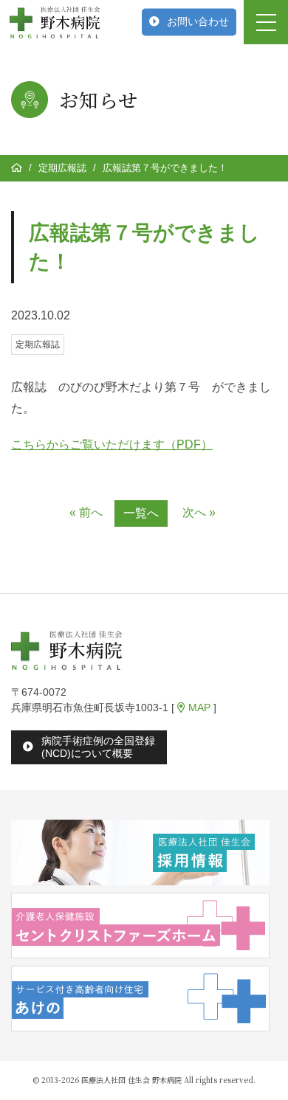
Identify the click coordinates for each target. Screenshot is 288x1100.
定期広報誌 (62, 167)
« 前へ (86, 512)
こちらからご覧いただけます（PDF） (112, 444)
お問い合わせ (198, 21)
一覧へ (141, 513)
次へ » (199, 512)
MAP (197, 707)
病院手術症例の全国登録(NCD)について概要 (98, 747)
